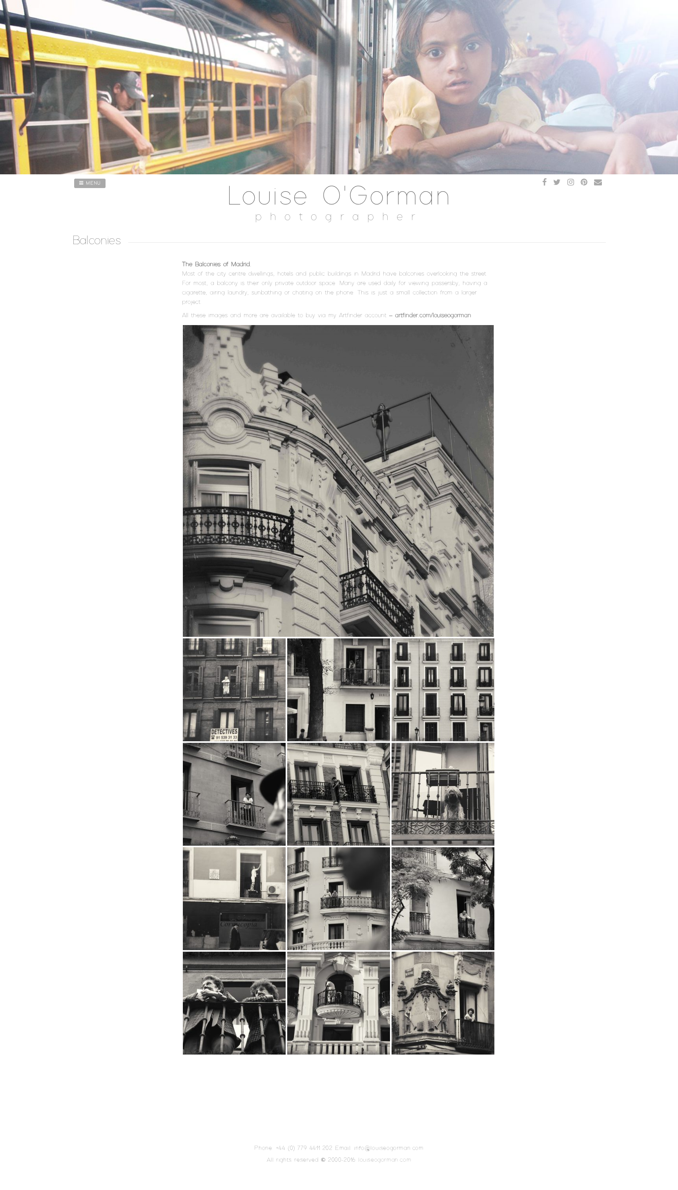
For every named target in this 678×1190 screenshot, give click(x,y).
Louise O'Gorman (339, 197)
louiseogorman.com (384, 1160)
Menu (92, 183)
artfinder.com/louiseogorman (433, 315)
